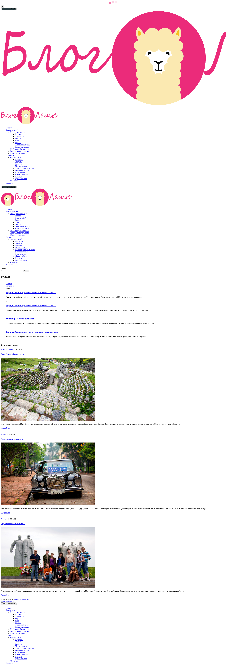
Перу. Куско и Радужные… (12, 354)
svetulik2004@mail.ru (21, 600)
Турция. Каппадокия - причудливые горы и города (32, 332)
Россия (3, 519)
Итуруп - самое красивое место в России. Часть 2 (31, 305)
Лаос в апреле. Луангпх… (12, 439)
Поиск (3, 269)
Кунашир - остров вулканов (20, 318)
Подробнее (5, 428)
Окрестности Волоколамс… (13, 524)
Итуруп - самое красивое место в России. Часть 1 (31, 292)
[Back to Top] (2, 6)
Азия (3, 434)
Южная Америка (7, 350)
